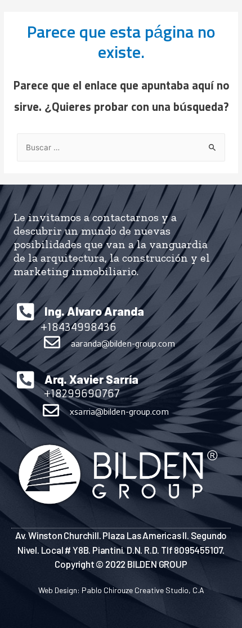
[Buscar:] (121, 148)
